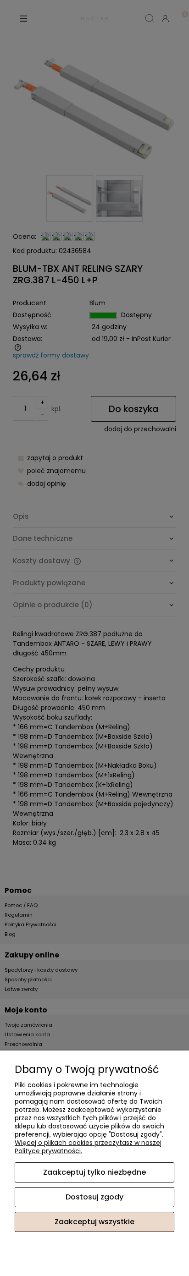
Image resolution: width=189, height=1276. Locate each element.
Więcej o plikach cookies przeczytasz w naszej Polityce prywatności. (88, 1146)
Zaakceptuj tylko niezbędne (94, 1172)
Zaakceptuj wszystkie (94, 1221)
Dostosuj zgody (94, 1197)
